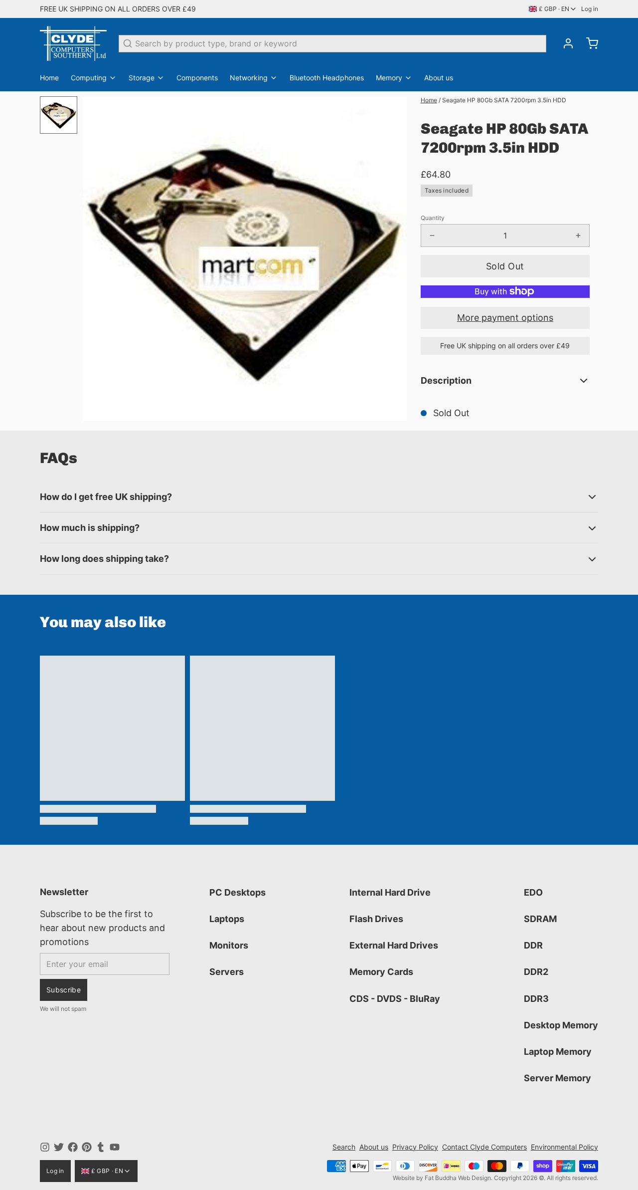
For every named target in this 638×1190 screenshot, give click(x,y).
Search (343, 1147)
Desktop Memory (561, 1025)
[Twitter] (59, 1147)
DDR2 (536, 971)
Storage (142, 77)
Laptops (226, 919)
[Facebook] (73, 1147)
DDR (533, 945)
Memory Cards (381, 971)
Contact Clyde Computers (484, 1147)
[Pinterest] (87, 1147)
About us (438, 77)
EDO (533, 892)
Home (49, 77)
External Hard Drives (393, 945)
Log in (589, 8)
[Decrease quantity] (432, 235)
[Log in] (564, 43)
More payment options (505, 317)
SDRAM (540, 919)
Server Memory (557, 1078)
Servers (226, 971)
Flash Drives (376, 919)
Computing (89, 77)
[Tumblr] (101, 1147)
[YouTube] (115, 1147)
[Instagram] (45, 1147)
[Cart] (588, 43)
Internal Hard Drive (390, 892)
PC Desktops (237, 892)
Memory (389, 77)
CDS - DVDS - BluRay (394, 998)
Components (197, 77)
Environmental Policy (564, 1147)
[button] (505, 266)
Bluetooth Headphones (327, 77)
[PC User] (73, 43)
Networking (249, 77)
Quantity (433, 218)
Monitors (228, 945)
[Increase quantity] (578, 235)
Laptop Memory (558, 1051)
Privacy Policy (415, 1147)
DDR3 (536, 998)
